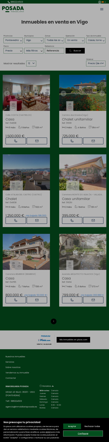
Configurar (83, 433)
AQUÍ (48, 432)
